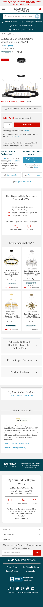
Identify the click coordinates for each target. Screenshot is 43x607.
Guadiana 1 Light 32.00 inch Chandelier (11, 317)
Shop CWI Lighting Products (14, 448)
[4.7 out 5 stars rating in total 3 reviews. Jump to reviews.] (11, 325)
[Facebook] (13, 588)
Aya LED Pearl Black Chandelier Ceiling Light (11, 274)
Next (40, 79)
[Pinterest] (9, 588)
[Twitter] (17, 588)
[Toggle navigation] (3, 9)
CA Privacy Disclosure (31, 567)
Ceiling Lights (8, 34)
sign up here (15, 161)
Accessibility (30, 571)
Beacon (36, 167)
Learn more (15, 136)
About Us (6, 539)
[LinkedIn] (33, 588)
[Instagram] (23, 588)
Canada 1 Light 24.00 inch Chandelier (32, 274)
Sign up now (30, 2)
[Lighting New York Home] (21, 9)
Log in (3, 158)
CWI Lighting (8, 46)
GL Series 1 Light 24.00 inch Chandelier (32, 317)
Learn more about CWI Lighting (16, 443)
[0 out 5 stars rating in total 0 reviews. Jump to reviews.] (11, 283)
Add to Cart (27, 125)
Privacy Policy (12, 567)
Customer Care (8, 534)
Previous (3, 79)
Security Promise (12, 571)
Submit (37, 552)
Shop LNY (6, 529)
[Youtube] (27, 588)
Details (28, 101)
